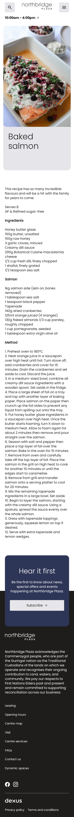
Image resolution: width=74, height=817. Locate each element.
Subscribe (37, 605)
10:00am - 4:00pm (22, 18)
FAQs (8, 750)
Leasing (10, 706)
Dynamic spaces (17, 768)
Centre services (16, 741)
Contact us (13, 759)
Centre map (13, 723)
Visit (7, 732)
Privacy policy (14, 810)
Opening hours (15, 715)
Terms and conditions (43, 810)
